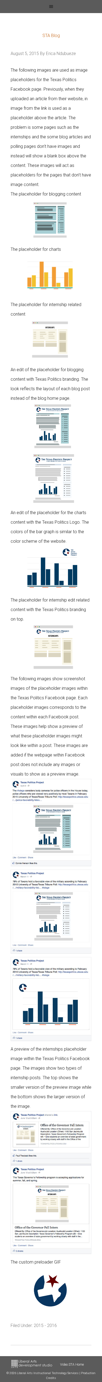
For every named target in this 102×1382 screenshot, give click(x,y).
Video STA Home (72, 1364)
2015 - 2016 (45, 1325)
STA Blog (51, 35)
